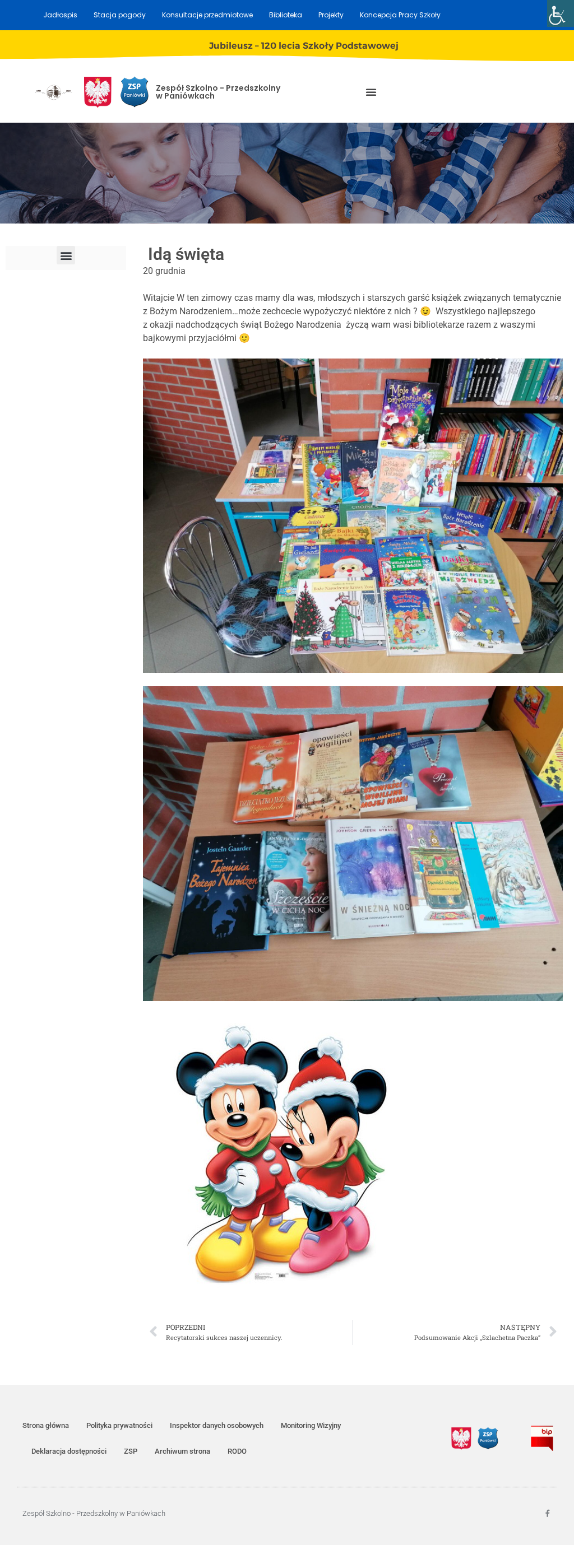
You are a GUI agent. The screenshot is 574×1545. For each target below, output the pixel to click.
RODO (237, 1451)
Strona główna (45, 1425)
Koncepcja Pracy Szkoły (400, 15)
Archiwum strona (182, 1451)
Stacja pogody (120, 15)
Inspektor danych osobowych (216, 1425)
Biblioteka (285, 15)
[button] (371, 91)
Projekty (331, 15)
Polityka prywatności (119, 1425)
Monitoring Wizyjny (311, 1425)
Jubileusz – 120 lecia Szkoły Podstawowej (304, 45)
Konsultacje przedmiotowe (207, 15)
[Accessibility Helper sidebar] (560, 13)
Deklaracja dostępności (69, 1451)
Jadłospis (60, 15)
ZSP (130, 1451)
